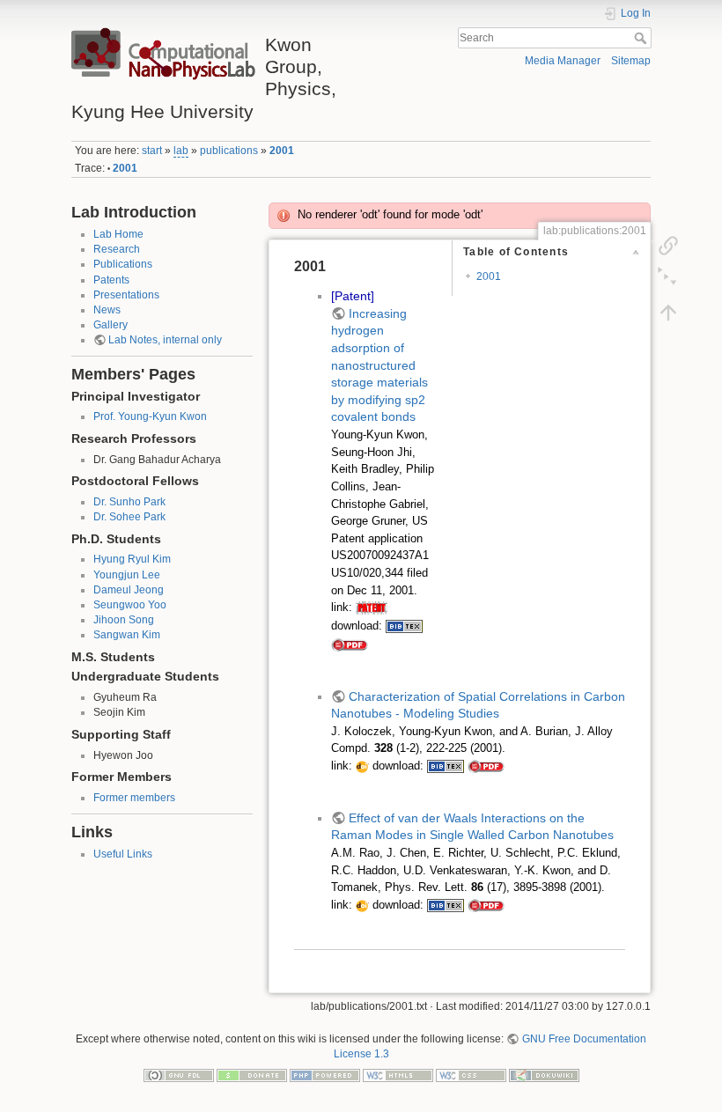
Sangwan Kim (126, 635)
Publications (122, 264)
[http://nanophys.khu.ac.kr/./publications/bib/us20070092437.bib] (404, 626)
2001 (281, 150)
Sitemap (631, 61)
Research (116, 249)
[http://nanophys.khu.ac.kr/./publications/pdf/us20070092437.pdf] (349, 644)
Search (642, 38)
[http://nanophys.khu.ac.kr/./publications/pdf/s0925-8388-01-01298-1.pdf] (486, 766)
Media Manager (562, 61)
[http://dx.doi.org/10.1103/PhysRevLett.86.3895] (362, 905)
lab (180, 150)
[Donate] (252, 1074)
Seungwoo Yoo (129, 605)
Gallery (110, 325)
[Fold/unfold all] (668, 278)
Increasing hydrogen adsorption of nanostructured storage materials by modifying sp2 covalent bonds (379, 365)
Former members (134, 798)
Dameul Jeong (128, 590)
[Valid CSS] (471, 1074)
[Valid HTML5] (398, 1074)
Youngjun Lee (126, 575)
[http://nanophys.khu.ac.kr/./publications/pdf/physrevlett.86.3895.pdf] (486, 905)
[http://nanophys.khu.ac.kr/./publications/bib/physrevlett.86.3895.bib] (445, 905)
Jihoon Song (123, 620)
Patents (111, 280)
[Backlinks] (668, 244)
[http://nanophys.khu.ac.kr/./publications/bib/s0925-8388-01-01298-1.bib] (445, 766)
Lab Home (118, 234)
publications (229, 150)
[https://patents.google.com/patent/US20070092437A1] (371, 607)
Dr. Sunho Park (129, 502)
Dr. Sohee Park (129, 517)
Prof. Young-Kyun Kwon (150, 416)
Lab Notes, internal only (165, 340)
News (107, 310)
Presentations (126, 295)
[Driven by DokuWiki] (544, 1074)
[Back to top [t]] (668, 311)
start (152, 150)
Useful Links (122, 854)
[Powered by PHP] (325, 1074)
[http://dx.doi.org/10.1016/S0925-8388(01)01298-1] (362, 766)
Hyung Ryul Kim (132, 559)
